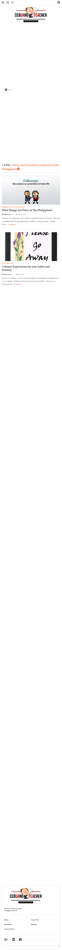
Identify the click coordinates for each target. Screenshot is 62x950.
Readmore (12, 225)
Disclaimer (8, 924)
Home (6, 920)
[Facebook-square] (3, 2)
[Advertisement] (29, 54)
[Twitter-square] (7, 2)
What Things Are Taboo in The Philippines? (27, 210)
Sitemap (34, 924)
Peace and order (7, 263)
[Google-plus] (13, 2)
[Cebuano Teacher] (31, 15)
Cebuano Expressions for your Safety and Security (26, 268)
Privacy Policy (9, 929)
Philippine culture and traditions (13, 207)
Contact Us (35, 920)
